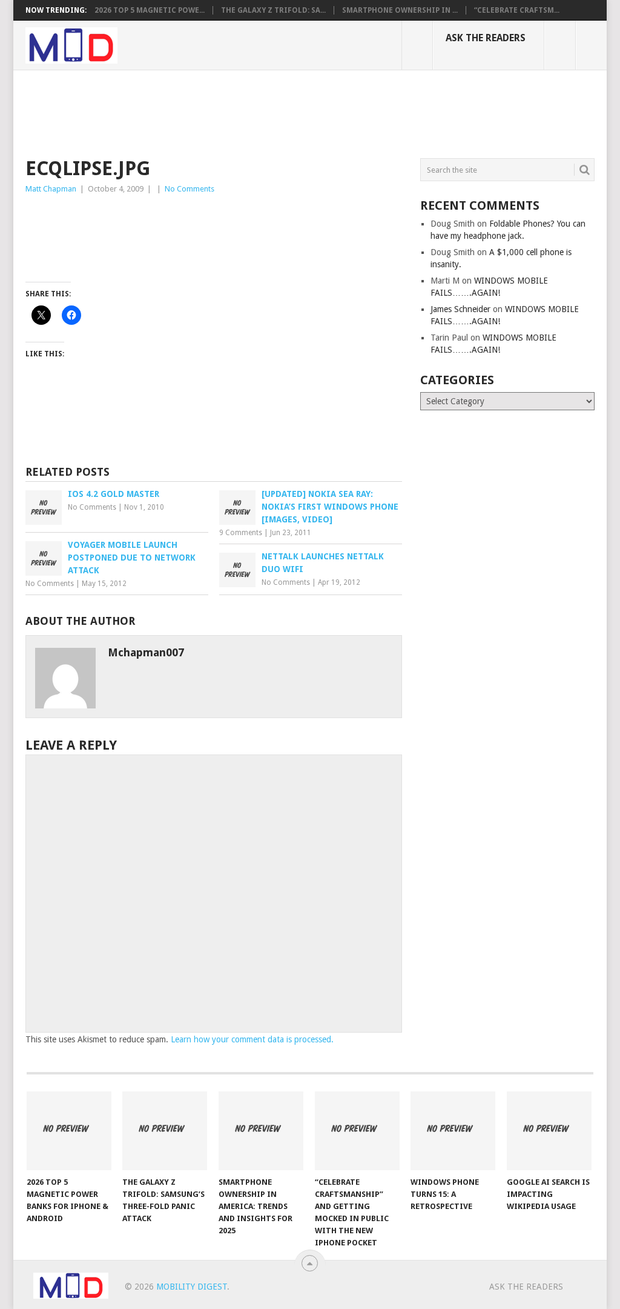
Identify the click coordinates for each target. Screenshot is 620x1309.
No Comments (189, 188)
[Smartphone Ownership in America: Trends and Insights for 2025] (261, 1130)
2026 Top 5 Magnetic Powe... (149, 10)
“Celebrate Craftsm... (516, 10)
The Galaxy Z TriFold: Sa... (273, 10)
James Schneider (460, 309)
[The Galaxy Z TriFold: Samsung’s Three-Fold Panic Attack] (164, 1130)
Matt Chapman (50, 188)
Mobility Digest (191, 1286)
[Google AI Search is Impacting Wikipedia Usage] (549, 1130)
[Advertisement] (245, 112)
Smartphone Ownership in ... (400, 10)
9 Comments (240, 532)
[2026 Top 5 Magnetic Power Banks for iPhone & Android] (69, 1130)
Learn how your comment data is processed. (252, 1039)
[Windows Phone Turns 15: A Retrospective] (453, 1130)
